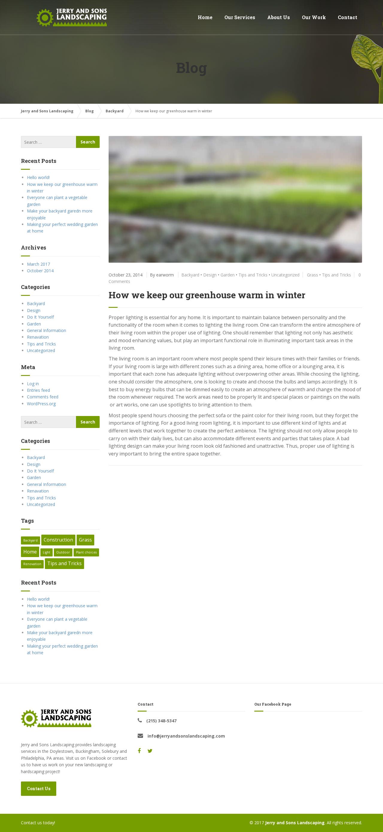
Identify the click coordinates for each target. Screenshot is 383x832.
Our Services (239, 17)
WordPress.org (41, 403)
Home (205, 17)
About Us (278, 17)
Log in (33, 383)
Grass (312, 275)
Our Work (314, 17)
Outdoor (63, 552)
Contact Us (38, 788)
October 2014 (40, 270)
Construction (58, 539)
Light (46, 552)
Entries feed (38, 390)
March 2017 (38, 264)
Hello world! (38, 177)
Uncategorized (285, 275)
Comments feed (42, 397)
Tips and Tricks (253, 275)
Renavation (38, 337)
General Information (46, 330)
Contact (347, 17)
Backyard (190, 275)
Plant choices (86, 552)
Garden (228, 275)
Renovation (32, 564)
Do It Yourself (40, 317)
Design (210, 275)
